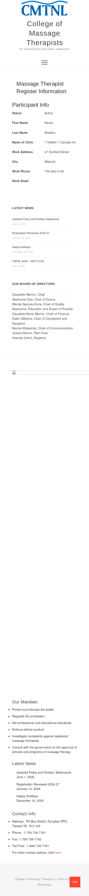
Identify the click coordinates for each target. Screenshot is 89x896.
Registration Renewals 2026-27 (30, 233)
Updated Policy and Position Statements (35, 219)
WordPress (44, 884)
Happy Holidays (21, 247)
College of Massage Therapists (44, 33)
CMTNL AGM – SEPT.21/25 (28, 261)
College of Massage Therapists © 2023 (39, 879)
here (58, 852)
